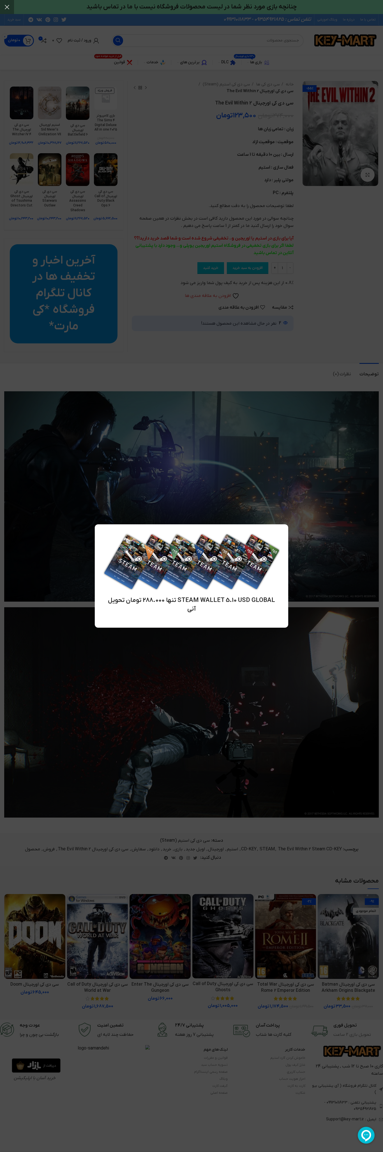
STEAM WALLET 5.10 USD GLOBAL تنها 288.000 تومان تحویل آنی (191, 604)
